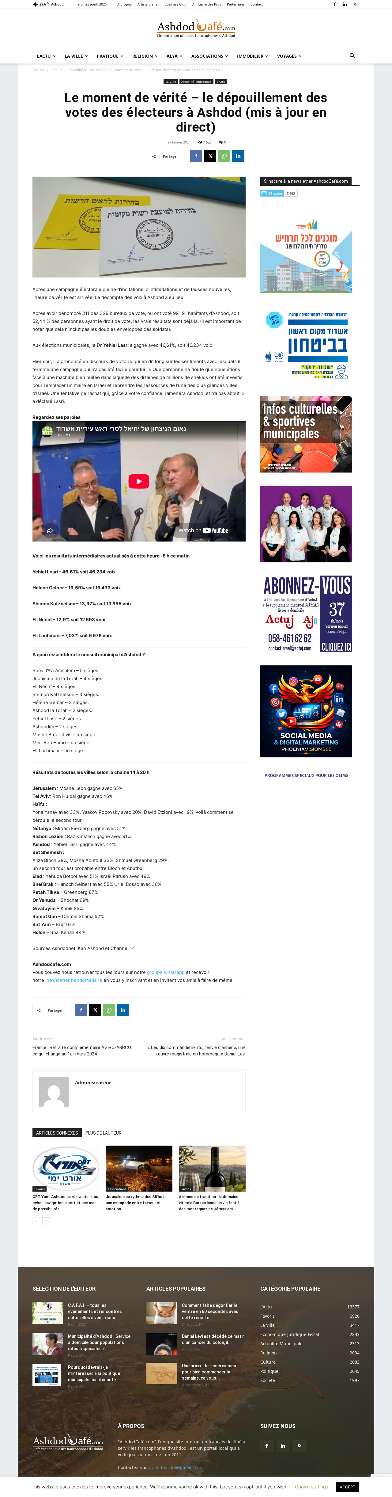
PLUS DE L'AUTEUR (103, 1133)
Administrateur (93, 1082)
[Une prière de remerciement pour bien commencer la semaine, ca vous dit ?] (161, 1373)
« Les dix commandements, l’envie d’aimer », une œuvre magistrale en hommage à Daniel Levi (197, 1051)
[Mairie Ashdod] (306, 381)
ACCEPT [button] (347, 1486)
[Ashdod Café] (196, 29)
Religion (142, 56)
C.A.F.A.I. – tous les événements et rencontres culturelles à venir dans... (95, 1311)
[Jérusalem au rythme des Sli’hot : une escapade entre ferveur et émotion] (139, 1169)
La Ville (74, 56)
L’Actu (44, 56)
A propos (124, 4)
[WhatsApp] (224, 156)
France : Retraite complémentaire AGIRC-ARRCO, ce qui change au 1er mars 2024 (82, 1051)
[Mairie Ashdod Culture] (306, 471)
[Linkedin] (344, 4)
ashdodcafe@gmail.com (176, 1467)
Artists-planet (148, 4)
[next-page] (46, 1221)
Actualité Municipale (85, 69)
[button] (352, 56)
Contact (257, 4)
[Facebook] (334, 4)
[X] (210, 156)
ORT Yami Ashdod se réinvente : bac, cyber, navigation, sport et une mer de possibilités (65, 1202)
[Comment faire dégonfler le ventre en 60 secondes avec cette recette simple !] (161, 1313)
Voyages (287, 56)
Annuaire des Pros (206, 4)
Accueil (38, 69)
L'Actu (221, 81)
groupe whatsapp (166, 972)
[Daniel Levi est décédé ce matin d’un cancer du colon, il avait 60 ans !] (161, 1344)
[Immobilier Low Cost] (306, 807)
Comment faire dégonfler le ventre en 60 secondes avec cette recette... (210, 1311)
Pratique (108, 56)
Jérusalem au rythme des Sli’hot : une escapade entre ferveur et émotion (136, 1202)
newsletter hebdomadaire (74, 980)
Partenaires (236, 4)
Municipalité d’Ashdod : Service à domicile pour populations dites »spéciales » (99, 1342)
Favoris (39, 1189)
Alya (172, 56)
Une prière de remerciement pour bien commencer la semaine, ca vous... (210, 1371)
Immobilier (250, 56)
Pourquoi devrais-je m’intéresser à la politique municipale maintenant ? (94, 1373)
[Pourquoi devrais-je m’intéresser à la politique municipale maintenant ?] (46, 1375)
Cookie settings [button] (311, 1487)
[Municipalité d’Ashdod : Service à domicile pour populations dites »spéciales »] (47, 1344)
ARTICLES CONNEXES (57, 1133)
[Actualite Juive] (306, 650)
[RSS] (355, 4)
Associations (207, 56)
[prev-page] (36, 1221)
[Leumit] (306, 561)
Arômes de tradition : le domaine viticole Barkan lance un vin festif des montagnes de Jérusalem (209, 1202)
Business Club (175, 4)
